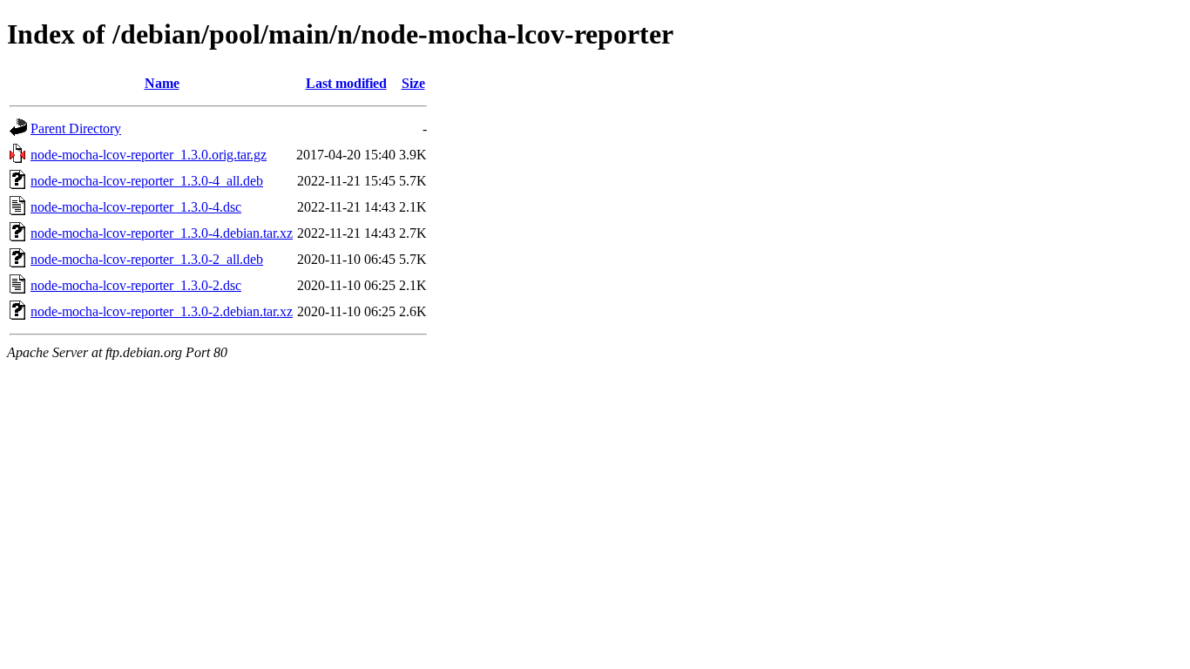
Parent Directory (75, 128)
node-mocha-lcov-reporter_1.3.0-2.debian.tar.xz (161, 311)
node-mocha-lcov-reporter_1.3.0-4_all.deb (146, 180)
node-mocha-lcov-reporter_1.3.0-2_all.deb (146, 259)
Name (162, 83)
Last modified (346, 83)
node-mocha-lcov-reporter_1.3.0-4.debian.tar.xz (161, 233)
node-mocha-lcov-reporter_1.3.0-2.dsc (135, 285)
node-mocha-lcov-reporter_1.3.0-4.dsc (135, 206)
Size (413, 83)
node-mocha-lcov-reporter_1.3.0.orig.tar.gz (148, 154)
